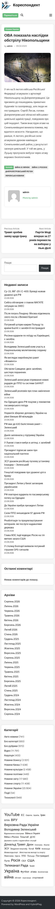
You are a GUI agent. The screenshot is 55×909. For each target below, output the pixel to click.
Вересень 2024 (12, 709)
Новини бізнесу (12, 760)
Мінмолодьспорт (11, 852)
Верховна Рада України (21, 825)
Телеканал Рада (16, 865)
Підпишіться (10, 15)
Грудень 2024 (11, 695)
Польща (30, 856)
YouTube (12, 814)
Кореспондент (26, 5)
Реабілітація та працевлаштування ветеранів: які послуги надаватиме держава (23, 524)
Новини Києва (12, 764)
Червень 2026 (12, 611)
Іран (42, 815)
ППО (23, 856)
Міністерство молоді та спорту (32, 852)
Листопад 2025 (12, 643)
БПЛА (7, 820)
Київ (37, 848)
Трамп (32, 866)
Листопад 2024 (12, 700)
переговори (26, 878)
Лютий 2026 (10, 629)
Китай (31, 848)
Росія (15, 860)
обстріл (18, 878)
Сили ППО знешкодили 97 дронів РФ (24, 513)
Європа (29, 815)
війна (8, 877)
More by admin (30, 198)
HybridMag (36, 904)
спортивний (37, 877)
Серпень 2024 (12, 714)
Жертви (46, 845)
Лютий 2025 (10, 685)
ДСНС (32, 837)
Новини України (12, 29)
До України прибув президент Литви (23, 505)
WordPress (19, 904)
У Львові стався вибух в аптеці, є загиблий (27, 442)
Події (7, 793)
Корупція (9, 755)
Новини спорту (12, 783)
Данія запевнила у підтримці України (24, 435)
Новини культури (13, 769)
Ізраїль (36, 815)
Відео (7, 750)
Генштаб (24, 837)
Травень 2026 (11, 615)
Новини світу (11, 778)
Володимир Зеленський (20, 829)
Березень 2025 (12, 681)
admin (10, 46)
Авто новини (11, 736)
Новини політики (13, 774)
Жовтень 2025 (12, 648)
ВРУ (14, 820)
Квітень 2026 (11, 620)
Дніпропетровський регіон (19, 171)
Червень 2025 (12, 667)
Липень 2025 (11, 662)
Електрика (38, 845)
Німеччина (8, 856)
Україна (11, 871)
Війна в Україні (22, 167)
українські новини (14, 176)
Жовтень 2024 (12, 704)
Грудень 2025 (11, 639)
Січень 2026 (11, 634)
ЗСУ (6, 848)
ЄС (22, 815)
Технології (9, 797)
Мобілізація (46, 849)
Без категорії (11, 741)
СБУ (24, 861)
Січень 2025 (11, 690)
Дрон (30, 844)
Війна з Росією (39, 167)
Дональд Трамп (14, 844)
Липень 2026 (11, 606)
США (30, 860)
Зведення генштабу (18, 849)
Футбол (25, 871)
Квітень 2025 (11, 676)
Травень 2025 (11, 671)
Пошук (7, 262)
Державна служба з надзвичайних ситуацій (20, 841)
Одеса (17, 856)
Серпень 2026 (12, 601)
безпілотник (43, 872)
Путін (7, 861)
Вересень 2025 (12, 653)
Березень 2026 (12, 625)
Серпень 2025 (12, 657)
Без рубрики (11, 746)
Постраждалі (42, 856)
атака (34, 871)
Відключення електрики (14, 834)
